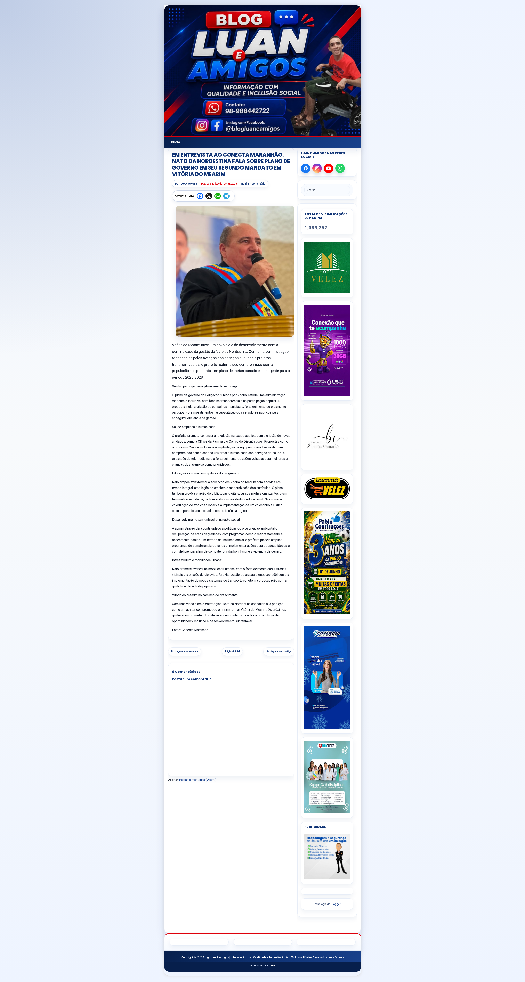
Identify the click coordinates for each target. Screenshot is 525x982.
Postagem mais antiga (278, 651)
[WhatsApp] (340, 168)
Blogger (335, 904)
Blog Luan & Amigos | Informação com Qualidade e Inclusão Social (246, 957)
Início (175, 142)
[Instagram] (317, 168)
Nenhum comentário (253, 183)
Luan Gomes (336, 957)
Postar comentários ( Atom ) (197, 779)
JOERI (273, 965)
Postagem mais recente (184, 651)
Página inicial (232, 651)
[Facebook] (305, 168)
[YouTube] (328, 168)
